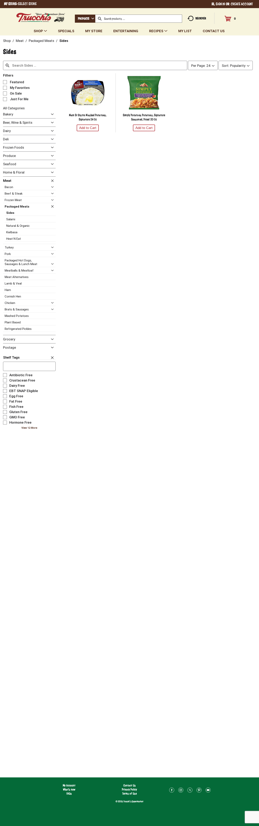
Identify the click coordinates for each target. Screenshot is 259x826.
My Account (69, 785)
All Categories (14, 108)
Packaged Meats (41, 41)
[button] (51, 114)
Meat (20, 41)
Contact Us (129, 785)
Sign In (220, 3)
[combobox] (85, 19)
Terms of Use (129, 793)
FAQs (69, 793)
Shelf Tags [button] (11, 357)
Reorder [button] (200, 18)
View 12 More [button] (29, 427)
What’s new (69, 789)
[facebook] (171, 791)
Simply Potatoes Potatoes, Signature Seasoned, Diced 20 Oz (144, 117)
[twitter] (189, 791)
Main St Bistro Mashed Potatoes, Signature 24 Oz (87, 117)
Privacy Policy (129, 789)
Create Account (242, 3)
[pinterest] (199, 791)
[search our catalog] (99, 19)
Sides (63, 41)
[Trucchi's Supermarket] (40, 16)
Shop (7, 41)
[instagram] (180, 791)
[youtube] (208, 791)
